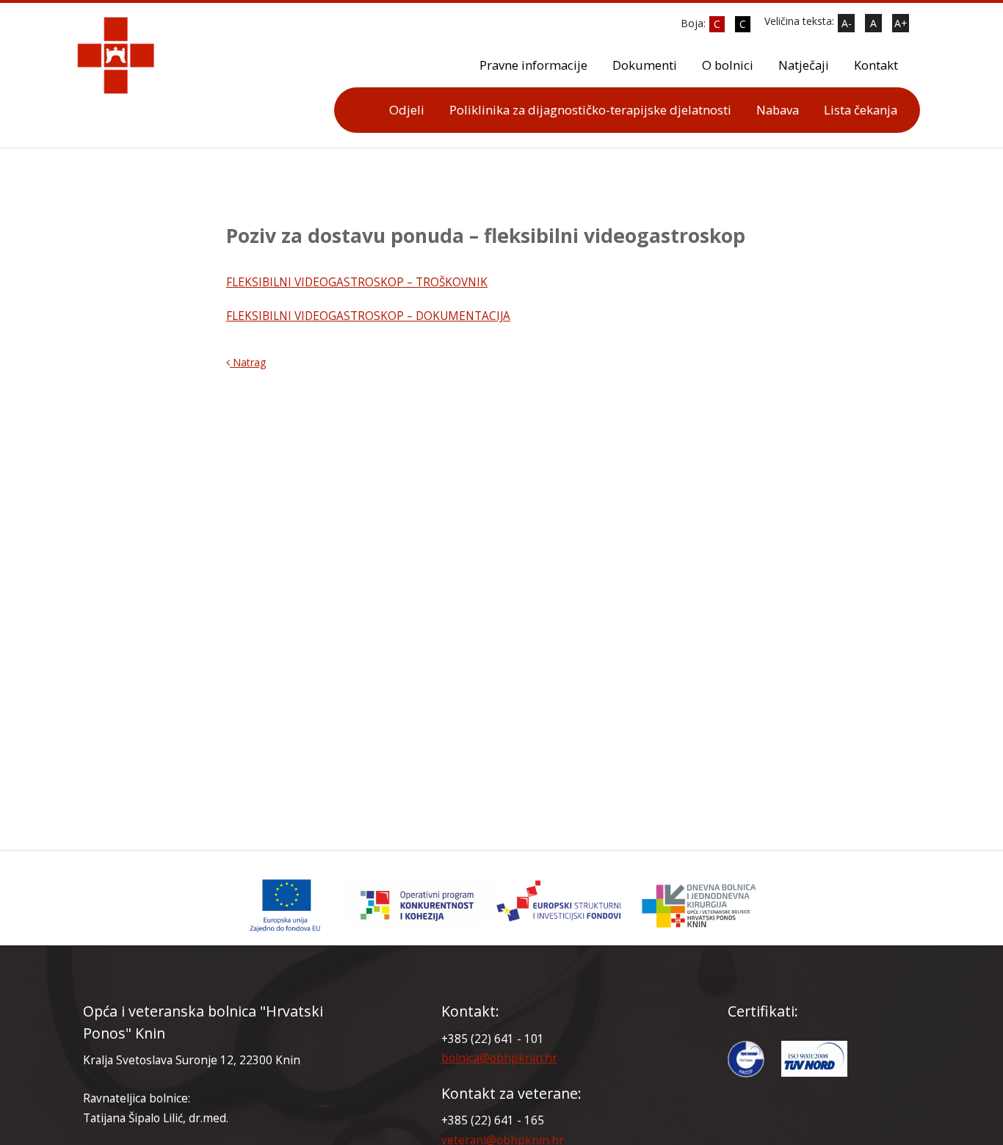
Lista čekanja (860, 109)
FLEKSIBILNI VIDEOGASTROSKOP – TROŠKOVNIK (357, 282)
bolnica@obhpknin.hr (499, 1058)
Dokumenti (644, 65)
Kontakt (876, 65)
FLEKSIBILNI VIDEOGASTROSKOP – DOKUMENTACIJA (368, 316)
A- (846, 23)
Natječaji (803, 65)
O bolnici (727, 65)
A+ (901, 23)
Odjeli (406, 109)
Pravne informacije (533, 65)
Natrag (248, 362)
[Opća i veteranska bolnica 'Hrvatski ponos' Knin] (501, 905)
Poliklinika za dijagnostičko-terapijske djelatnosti (590, 109)
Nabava (777, 109)
